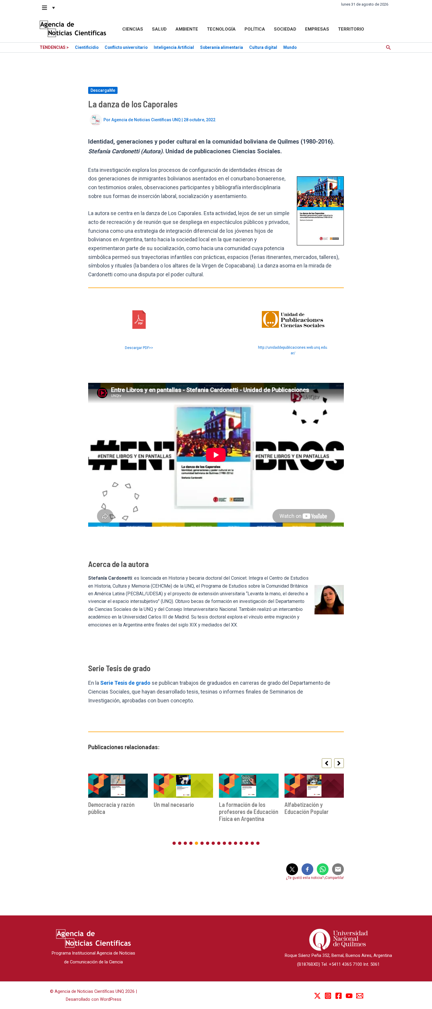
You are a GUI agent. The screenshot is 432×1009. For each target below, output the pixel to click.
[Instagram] (327, 995)
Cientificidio (86, 47)
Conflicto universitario (126, 47)
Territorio (351, 29)
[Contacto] (359, 995)
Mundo (290, 47)
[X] (317, 995)
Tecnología (221, 29)
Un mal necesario (174, 804)
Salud (159, 29)
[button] (49, 7)
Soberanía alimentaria (221, 47)
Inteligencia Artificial (174, 47)
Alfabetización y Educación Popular (306, 808)
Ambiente (186, 29)
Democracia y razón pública (111, 808)
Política (255, 29)
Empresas (317, 29)
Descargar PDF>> (139, 348)
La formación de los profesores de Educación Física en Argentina (248, 811)
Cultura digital (263, 47)
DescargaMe (103, 90)
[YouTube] (349, 995)
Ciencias (132, 29)
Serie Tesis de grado (125, 683)
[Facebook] (338, 995)
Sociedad (285, 29)
